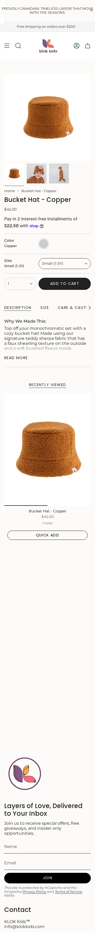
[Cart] (87, 46)
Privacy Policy (34, 892)
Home (9, 191)
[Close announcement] (91, 11)
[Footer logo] (24, 773)
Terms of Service (68, 892)
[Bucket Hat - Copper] (47, 449)
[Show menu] (7, 46)
